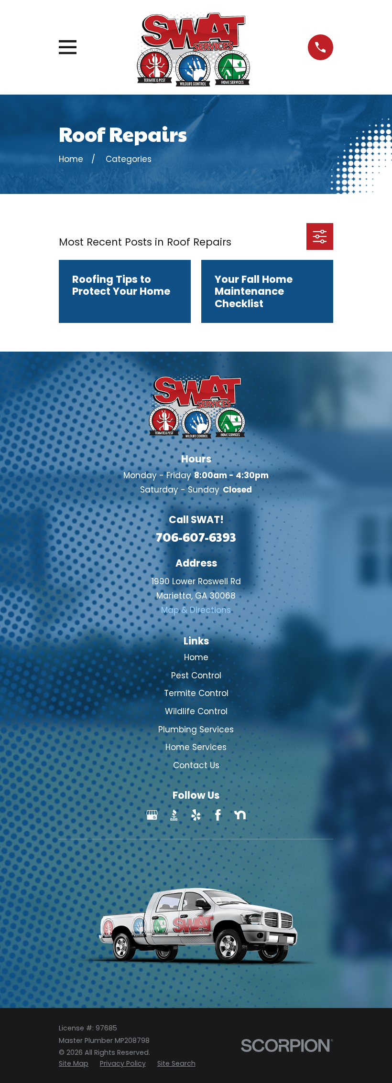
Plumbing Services (196, 729)
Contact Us (196, 765)
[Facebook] (218, 815)
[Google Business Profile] (152, 815)
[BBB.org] (174, 815)
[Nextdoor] (240, 815)
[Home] (192, 47)
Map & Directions (196, 610)
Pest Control (196, 675)
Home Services (196, 747)
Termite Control (196, 693)
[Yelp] (196, 815)
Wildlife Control (196, 711)
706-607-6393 (196, 536)
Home (196, 657)
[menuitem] (73, 1064)
